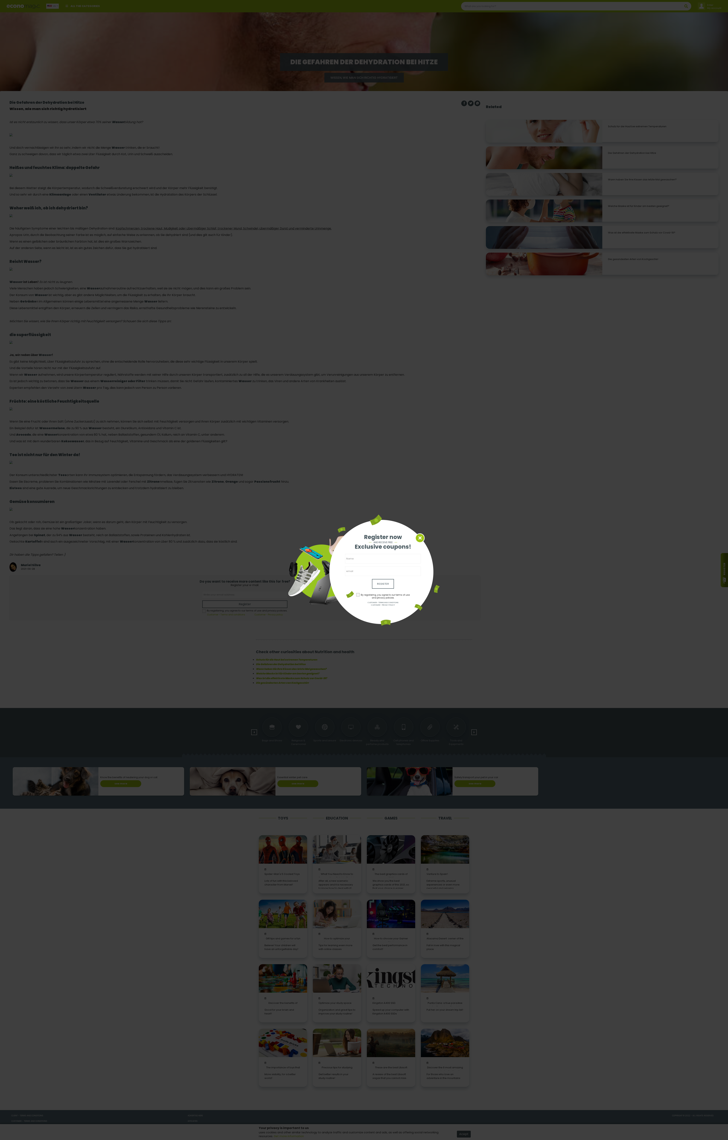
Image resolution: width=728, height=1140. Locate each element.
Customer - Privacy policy (383, 605)
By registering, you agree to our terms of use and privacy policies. (385, 596)
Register (383, 584)
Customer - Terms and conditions (383, 602)
